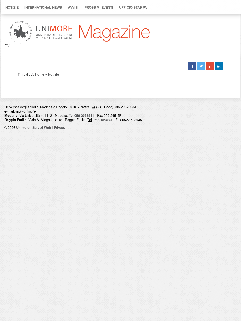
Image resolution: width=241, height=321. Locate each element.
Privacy (60, 127)
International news (43, 7)
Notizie (12, 7)
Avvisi (73, 7)
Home (39, 74)
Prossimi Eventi (98, 7)
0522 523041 (102, 119)
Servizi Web (41, 127)
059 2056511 (84, 115)
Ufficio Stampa (133, 7)
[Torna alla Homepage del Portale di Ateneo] (40, 45)
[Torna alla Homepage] (114, 45)
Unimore (23, 127)
